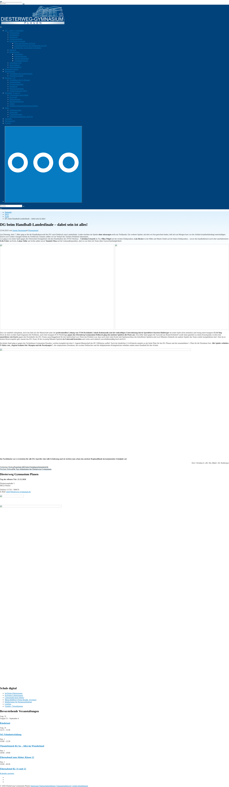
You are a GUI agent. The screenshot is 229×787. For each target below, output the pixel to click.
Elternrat (13, 50)
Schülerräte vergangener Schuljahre (27, 48)
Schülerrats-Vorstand (17, 41)
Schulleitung (14, 35)
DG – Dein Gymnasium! (14, 31)
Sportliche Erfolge (16, 76)
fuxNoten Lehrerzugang (14, 695)
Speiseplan (14, 112)
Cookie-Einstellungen (80, 786)
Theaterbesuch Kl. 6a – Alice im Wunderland (22, 746)
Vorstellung (18, 54)
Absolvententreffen (21, 59)
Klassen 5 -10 (10, 78)
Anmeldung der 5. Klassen (20, 80)
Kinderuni (5, 723)
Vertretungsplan (15, 110)
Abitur (12, 104)
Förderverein (14, 52)
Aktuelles (8, 119)
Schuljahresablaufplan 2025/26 (21, 117)
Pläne (7, 108)
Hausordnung (15, 65)
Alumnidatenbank (21, 61)
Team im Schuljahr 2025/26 (24, 43)
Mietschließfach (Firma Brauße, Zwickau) (20, 700)
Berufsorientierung (17, 89)
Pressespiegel (10, 121)
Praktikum (13, 86)
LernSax (8, 704)
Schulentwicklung (11, 69)
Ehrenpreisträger (20, 56)
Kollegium (14, 37)
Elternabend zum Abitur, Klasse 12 (17, 757)
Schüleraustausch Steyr (18, 91)
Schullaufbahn (15, 82)
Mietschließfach (15, 67)
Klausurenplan (15, 99)
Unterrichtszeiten (16, 114)
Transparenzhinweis (63, 786)
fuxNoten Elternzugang (13, 693)
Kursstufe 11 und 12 (12, 93)
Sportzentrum (10, 71)
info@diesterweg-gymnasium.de (18, 492)
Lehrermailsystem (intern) (14, 698)
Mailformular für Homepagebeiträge (18, 702)
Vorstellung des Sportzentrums (21, 74)
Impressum (35, 786)
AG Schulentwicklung (10, 734)
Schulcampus (15, 33)
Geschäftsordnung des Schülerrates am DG (30, 46)
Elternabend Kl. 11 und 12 (13, 769)
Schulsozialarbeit (16, 39)
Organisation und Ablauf (19, 95)
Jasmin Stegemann (19, 230)
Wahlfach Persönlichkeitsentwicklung (24, 106)
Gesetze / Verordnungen (14, 706)
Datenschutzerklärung (47, 786)
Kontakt (8, 123)
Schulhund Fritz (16, 63)
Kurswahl (13, 97)
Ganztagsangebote (16, 84)
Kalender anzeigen (7, 773)
